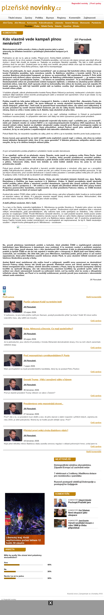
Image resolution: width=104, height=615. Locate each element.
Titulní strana (15, 18)
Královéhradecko (46, 23)
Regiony (61, 18)
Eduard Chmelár (85, 500)
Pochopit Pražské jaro (79, 502)
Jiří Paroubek (82, 39)
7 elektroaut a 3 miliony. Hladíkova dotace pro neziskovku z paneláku (75, 474)
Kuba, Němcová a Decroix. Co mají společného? (48, 328)
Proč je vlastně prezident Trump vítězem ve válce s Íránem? (29, 393)
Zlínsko (76, 26)
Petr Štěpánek (84, 510)
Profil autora (8, 297)
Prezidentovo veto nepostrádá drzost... (43, 403)
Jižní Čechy (8, 23)
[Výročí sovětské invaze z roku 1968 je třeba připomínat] (60, 527)
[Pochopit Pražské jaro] (60, 506)
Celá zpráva (96, 321)
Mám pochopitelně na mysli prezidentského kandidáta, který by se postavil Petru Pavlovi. (42, 369)
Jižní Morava (19, 23)
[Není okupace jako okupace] (60, 516)
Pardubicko (96, 23)
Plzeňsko (28, 26)
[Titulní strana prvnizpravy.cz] (45, 13)
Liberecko (59, 23)
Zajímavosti (89, 18)
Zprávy (28, 18)
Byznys (50, 18)
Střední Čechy (47, 26)
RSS (101, 594)
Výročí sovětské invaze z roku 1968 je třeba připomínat (81, 525)
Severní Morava (71, 23)
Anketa (10, 549)
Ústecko (58, 26)
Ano (6, 562)
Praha (36, 26)
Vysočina (67, 26)
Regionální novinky (80, 3)
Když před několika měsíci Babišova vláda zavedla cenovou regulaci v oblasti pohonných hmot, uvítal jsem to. (51, 444)
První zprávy (95, 3)
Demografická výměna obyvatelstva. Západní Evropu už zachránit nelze (72, 466)
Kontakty (95, 594)
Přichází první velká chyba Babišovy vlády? (46, 430)
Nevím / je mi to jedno (14, 576)
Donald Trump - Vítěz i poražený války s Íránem (48, 379)
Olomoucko (85, 23)
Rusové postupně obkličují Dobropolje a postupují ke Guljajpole (74, 483)
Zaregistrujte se (84, 594)
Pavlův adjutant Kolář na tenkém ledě (43, 302)
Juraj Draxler (84, 521)
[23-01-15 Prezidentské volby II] (52, 233)
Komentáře (74, 18)
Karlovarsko (32, 23)
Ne (5, 569)
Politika (39, 18)
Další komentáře (93, 297)
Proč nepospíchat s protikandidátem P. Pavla (46, 355)
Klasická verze (72, 594)
